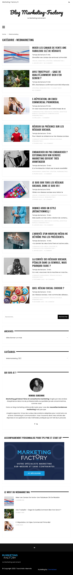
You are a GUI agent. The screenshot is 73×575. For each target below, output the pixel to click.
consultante (35, 399)
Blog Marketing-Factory (36, 12)
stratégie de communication (48, 113)
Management (36, 171)
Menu (36, 27)
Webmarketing (58, 61)
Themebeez (52, 569)
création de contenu (51, 112)
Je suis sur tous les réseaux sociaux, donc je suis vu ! (47, 184)
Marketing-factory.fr (10, 2)
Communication (38, 112)
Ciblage (35, 61)
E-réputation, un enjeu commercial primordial (45, 100)
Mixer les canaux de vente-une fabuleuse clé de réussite (49, 49)
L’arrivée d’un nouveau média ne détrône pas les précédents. (50, 235)
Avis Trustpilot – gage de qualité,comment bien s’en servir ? (47, 75)
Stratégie (49, 61)
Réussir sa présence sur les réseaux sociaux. (48, 128)
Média (46, 246)
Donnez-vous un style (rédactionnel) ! (44, 209)
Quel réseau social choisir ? (48, 288)
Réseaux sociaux (56, 139)
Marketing (42, 61)
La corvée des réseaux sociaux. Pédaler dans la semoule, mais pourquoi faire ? (49, 262)
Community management (40, 139)
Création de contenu (51, 221)
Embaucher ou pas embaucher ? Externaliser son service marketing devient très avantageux (50, 156)
